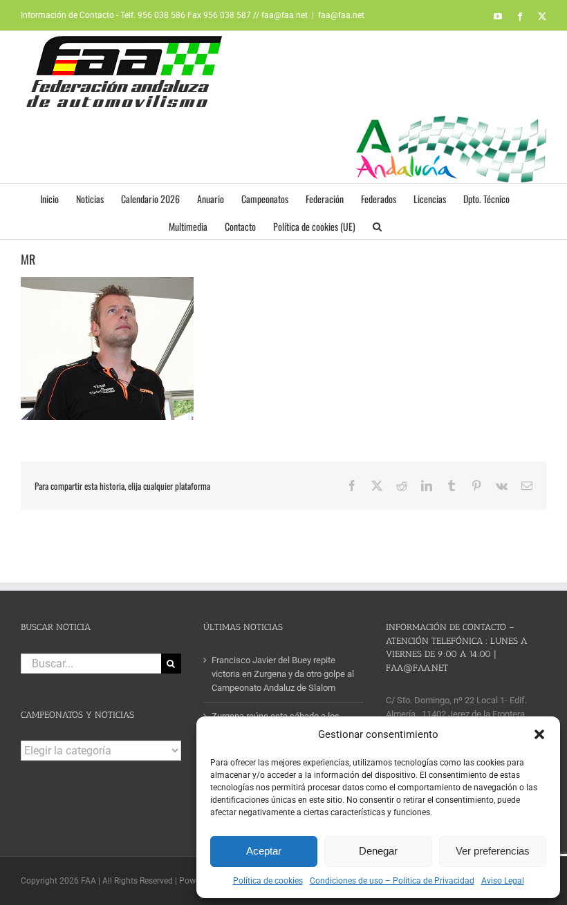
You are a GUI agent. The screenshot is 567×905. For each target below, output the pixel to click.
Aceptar (263, 851)
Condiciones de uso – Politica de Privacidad (392, 881)
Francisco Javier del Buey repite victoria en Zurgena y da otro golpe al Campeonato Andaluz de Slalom (283, 674)
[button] (539, 734)
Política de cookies (268, 881)
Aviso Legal (502, 881)
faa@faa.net (341, 15)
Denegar (378, 851)
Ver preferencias (493, 851)
